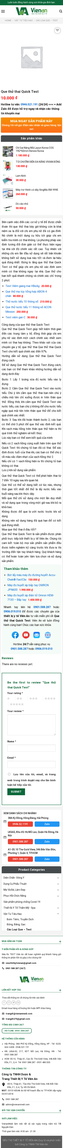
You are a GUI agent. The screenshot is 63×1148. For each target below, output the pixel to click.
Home (8, 20)
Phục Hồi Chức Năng (15, 895)
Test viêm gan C (15, 317)
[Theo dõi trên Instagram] (9, 1002)
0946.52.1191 (20, 824)
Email (11, 757)
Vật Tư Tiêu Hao (24, 20)
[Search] (60, 11)
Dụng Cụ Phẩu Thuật (15, 883)
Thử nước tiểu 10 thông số (21, 301)
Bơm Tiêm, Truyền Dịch (20, 919)
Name (11, 741)
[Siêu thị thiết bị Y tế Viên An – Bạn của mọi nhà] (31, 11)
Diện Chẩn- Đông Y (14, 877)
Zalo (47, 824)
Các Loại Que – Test (47, 20)
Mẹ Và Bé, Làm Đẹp (14, 889)
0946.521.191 (29, 104)
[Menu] (3, 11)
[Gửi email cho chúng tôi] (18, 1002)
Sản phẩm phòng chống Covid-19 (22, 901)
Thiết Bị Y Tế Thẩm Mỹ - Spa (19, 907)
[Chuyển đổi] (58, 878)
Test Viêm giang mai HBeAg (22, 286)
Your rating (15, 693)
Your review (15, 711)
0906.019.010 (43, 648)
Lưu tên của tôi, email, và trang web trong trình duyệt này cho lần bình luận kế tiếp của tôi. (31, 779)
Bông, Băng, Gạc (16, 924)
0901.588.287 (19, 648)
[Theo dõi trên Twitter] (13, 1002)
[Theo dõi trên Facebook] (4, 1002)
